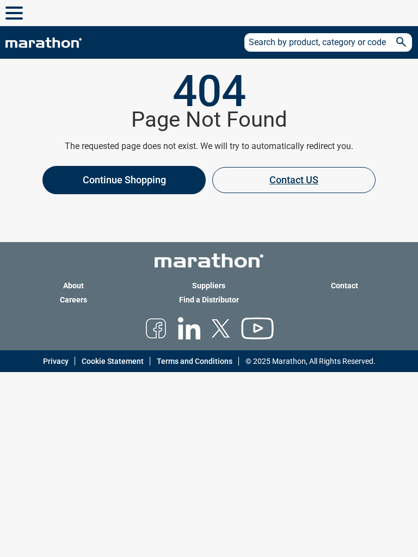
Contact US (293, 179)
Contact (344, 285)
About (73, 285)
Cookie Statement (113, 361)
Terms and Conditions (194, 361)
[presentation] (209, 186)
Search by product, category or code (317, 42)
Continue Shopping (124, 179)
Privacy (56, 361)
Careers (73, 299)
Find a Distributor (209, 299)
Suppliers (208, 285)
